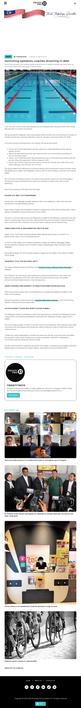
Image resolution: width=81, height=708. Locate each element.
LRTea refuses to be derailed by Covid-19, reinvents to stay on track (31, 606)
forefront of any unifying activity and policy (55, 267)
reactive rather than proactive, (46, 300)
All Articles (13, 395)
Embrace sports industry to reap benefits (21, 661)
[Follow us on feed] (54, 687)
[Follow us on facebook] (38, 687)
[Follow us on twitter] (32, 687)
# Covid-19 (9, 357)
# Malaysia (18, 357)
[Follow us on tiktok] (49, 687)
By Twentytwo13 (20, 56)
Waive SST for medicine (14, 668)
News (8, 57)
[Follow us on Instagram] (26, 687)
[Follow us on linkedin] (43, 687)
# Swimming (28, 357)
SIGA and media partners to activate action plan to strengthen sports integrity (35, 460)
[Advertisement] (40, 37)
